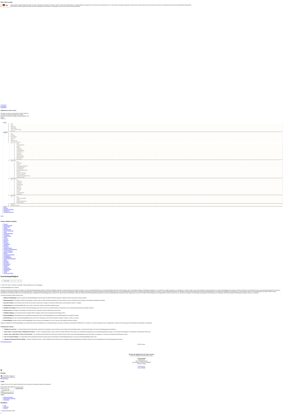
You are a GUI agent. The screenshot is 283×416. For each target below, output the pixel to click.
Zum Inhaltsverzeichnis (6, 341)
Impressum (6, 407)
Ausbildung (6, 270)
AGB (5, 405)
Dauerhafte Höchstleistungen (10, 249)
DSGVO (6, 408)
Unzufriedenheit (7, 236)
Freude (5, 237)
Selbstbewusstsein (8, 248)
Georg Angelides (141, 367)
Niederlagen (6, 234)
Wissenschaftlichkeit (8, 233)
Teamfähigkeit (7, 256)
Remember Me (5, 390)
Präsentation (6, 265)
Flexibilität (6, 261)
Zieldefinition (7, 268)
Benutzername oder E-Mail (7, 386)
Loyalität (6, 238)
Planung (5, 241)
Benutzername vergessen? (10, 398)
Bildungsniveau (7, 229)
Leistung (6, 266)
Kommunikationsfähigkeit (10, 258)
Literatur (6, 228)
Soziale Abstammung (8, 230)
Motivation (6, 240)
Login (2, 216)
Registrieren (6, 399)
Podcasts (6, 224)
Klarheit (5, 253)
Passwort (3, 388)
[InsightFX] (3, 106)
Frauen (5, 232)
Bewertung (6, 262)
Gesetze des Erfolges (8, 273)
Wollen (5, 260)
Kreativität (6, 242)
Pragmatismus (7, 244)
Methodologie (7, 226)
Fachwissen (6, 246)
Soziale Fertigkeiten (8, 252)
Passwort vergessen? (8, 397)
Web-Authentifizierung (8, 393)
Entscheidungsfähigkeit (9, 254)
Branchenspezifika (8, 225)
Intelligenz (6, 245)
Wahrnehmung (7, 264)
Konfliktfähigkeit (7, 257)
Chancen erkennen (8, 250)
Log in (2, 394)
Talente (5, 272)
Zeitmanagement (7, 269)
